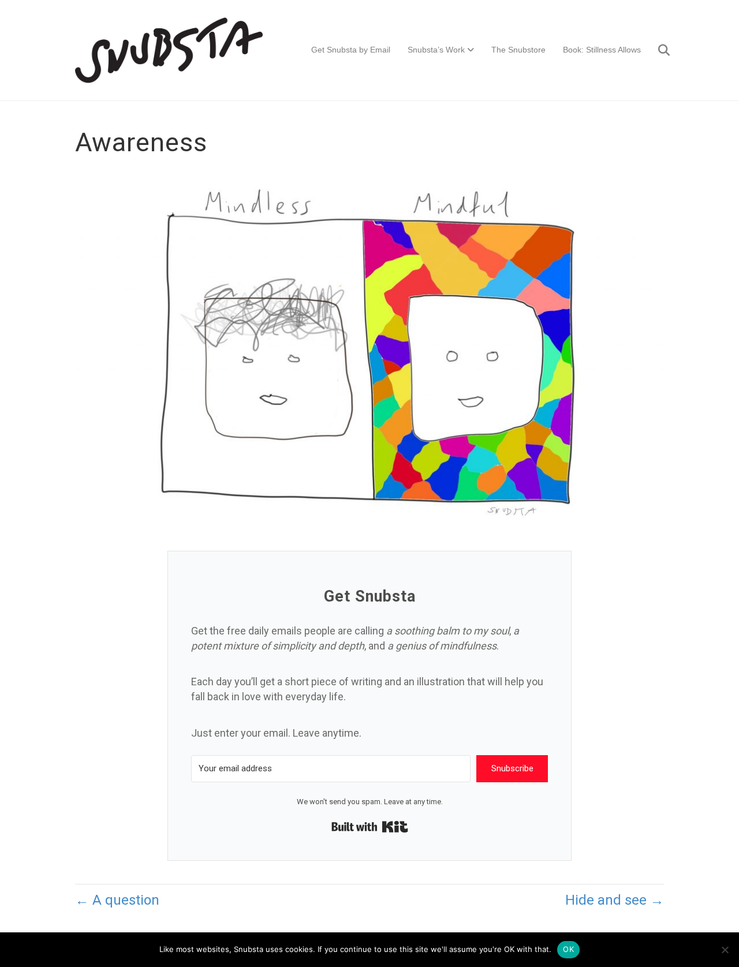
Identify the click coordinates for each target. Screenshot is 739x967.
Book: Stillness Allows (602, 49)
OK (568, 949)
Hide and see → (614, 900)
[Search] (657, 50)
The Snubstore (518, 49)
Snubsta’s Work (436, 49)
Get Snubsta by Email (350, 49)
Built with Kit (369, 826)
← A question (117, 900)
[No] (724, 949)
